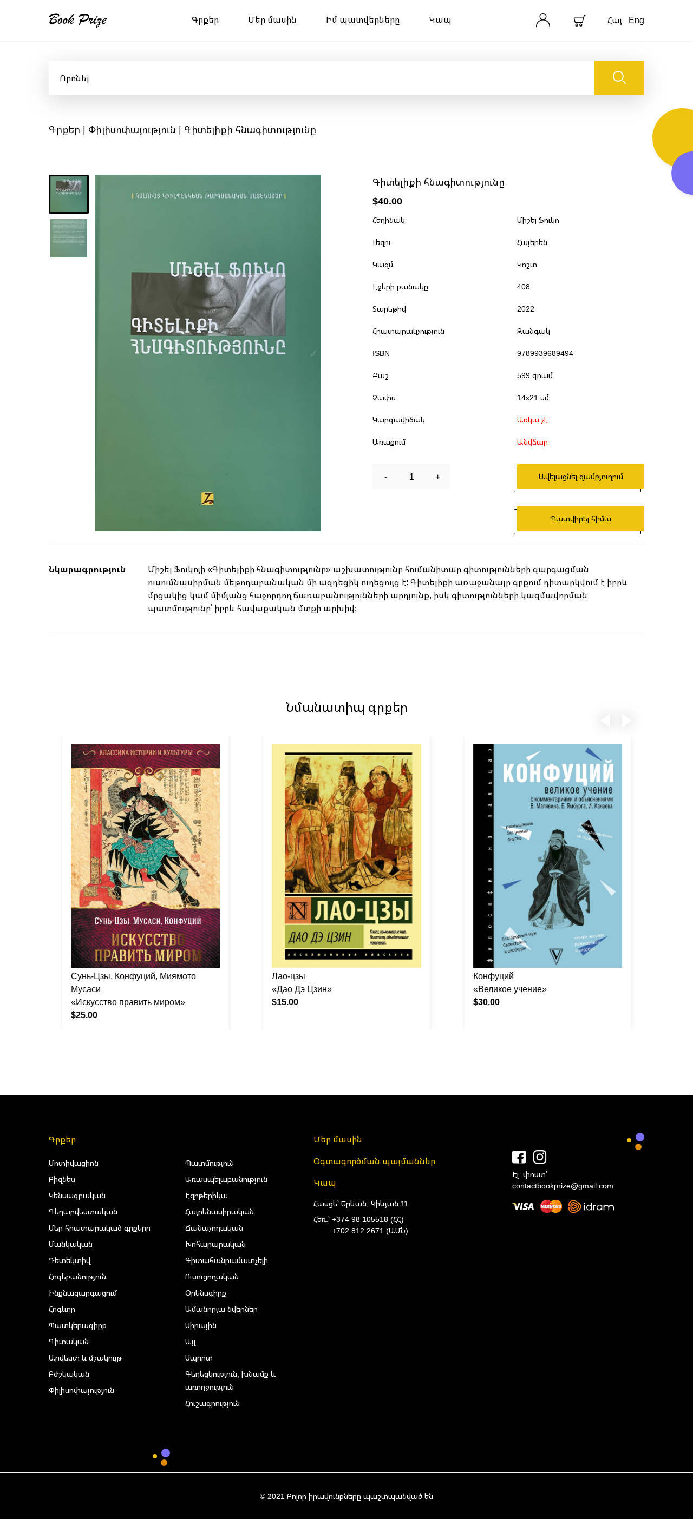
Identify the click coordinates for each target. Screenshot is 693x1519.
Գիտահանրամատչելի (226, 1260)
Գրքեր (205, 19)
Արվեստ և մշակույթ (85, 1357)
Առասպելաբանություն (226, 1179)
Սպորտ (199, 1357)
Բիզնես (62, 1179)
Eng (636, 20)
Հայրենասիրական (219, 1211)
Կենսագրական (77, 1195)
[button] (69, 194)
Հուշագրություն (212, 1403)
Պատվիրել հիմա (580, 518)
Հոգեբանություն (77, 1276)
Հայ (614, 20)
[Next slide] (627, 718)
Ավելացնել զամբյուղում (581, 476)
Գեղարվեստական (83, 1211)
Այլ (190, 1341)
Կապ (440, 19)
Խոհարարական (215, 1244)
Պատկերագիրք (78, 1325)
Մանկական (71, 1244)
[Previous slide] (605, 718)
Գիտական (69, 1341)
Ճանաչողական (214, 1228)
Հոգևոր (62, 1309)
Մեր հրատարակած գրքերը (100, 1228)
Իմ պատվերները (363, 19)
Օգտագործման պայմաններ (374, 1161)
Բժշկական (69, 1374)
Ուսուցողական (212, 1276)
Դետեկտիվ (69, 1260)
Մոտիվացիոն (74, 1163)
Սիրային (201, 1325)
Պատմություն (209, 1163)
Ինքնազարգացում (83, 1292)
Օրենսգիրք (205, 1292)
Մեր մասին (272, 19)
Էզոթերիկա (206, 1195)
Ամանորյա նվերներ (221, 1309)
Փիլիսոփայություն (132, 129)
